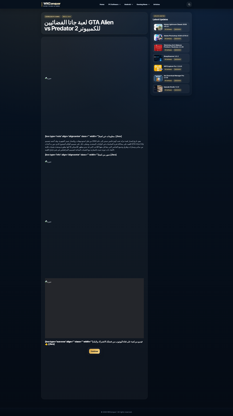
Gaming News (142, 4)
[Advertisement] (94, 58)
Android (127, 4)
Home (102, 4)
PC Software (113, 4)
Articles (156, 4)
